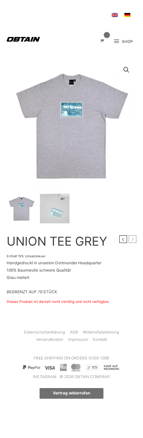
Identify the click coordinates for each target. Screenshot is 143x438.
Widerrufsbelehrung (101, 332)
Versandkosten (49, 339)
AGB (74, 332)
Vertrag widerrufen (71, 393)
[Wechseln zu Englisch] (114, 15)
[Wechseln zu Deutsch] (127, 15)
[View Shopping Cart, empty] (101, 41)
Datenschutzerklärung (44, 332)
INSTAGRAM (45, 376)
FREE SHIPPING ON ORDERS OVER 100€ (71, 358)
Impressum (78, 339)
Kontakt (100, 339)
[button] (126, 70)
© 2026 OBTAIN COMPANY (85, 376)
